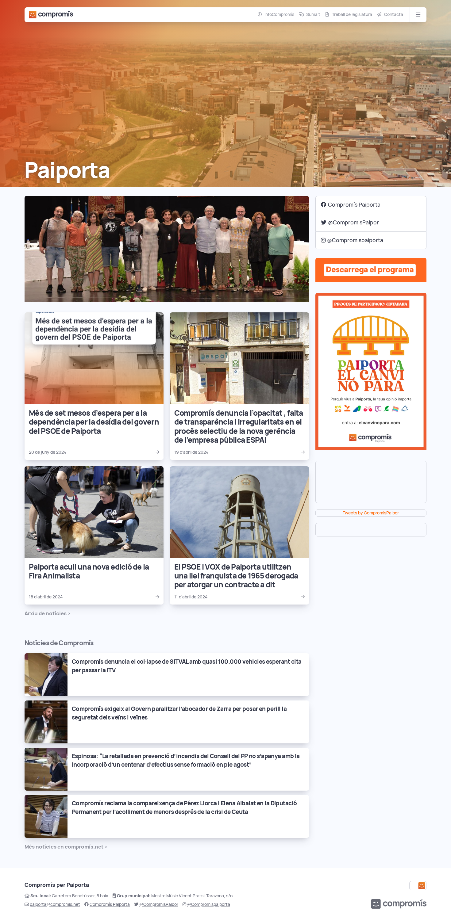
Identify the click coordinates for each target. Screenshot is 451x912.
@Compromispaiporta (355, 240)
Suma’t (313, 14)
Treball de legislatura (352, 14)
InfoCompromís (279, 14)
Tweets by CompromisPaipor (371, 513)
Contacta (393, 14)
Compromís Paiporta (354, 204)
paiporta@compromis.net (55, 904)
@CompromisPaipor (353, 222)
